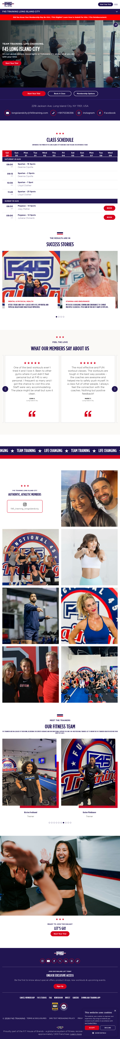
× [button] (115, 1011)
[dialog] (100, 1022)
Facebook (110, 113)
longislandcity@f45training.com (30, 113)
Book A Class (59, 93)
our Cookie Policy (91, 1023)
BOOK (109, 208)
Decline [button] (108, 1028)
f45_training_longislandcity (25, 509)
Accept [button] (92, 1028)
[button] (100, 1033)
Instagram (89, 113)
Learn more (76, 1034)
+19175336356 (65, 113)
